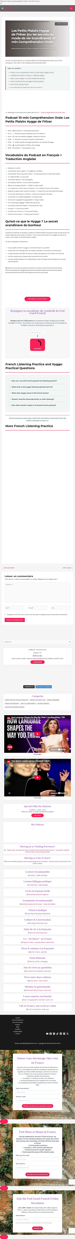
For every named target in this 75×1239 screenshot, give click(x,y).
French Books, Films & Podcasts (16, 700)
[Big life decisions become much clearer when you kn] (37, 677)
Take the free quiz (34, 1)
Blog (17, 1027)
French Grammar (53, 700)
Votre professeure (17, 1020)
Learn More (37, 662)
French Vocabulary (12, 703)
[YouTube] (47, 1034)
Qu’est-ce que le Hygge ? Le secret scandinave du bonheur (27, 78)
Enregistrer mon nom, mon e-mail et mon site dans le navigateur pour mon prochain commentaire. (37, 614)
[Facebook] (50, 1034)
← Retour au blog (61, 24)
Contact (17, 1034)
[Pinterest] (64, 1034)
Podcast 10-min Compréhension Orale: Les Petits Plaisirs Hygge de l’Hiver (32, 72)
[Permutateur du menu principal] (71, 8)
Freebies (17, 1029)
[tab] (37, 380)
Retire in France (43, 703)
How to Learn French (28, 703)
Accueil (18, 1018)
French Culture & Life (37, 700)
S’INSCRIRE (37, 348)
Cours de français (17, 1022)
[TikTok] (57, 1034)
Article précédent (8, 568)
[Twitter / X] (67, 1034)
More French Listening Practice (19, 84)
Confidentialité (17, 1031)
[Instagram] (54, 1034)
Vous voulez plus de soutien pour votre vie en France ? (26, 87)
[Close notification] (1, 4)
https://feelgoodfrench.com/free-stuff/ (53, 112)
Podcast (17, 1024)
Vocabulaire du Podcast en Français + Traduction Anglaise (27, 75)
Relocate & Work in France (14, 707)
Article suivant (68, 568)
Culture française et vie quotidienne (38, 48)
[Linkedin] (61, 1034)
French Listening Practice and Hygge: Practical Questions (27, 81)
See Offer (37, 815)
